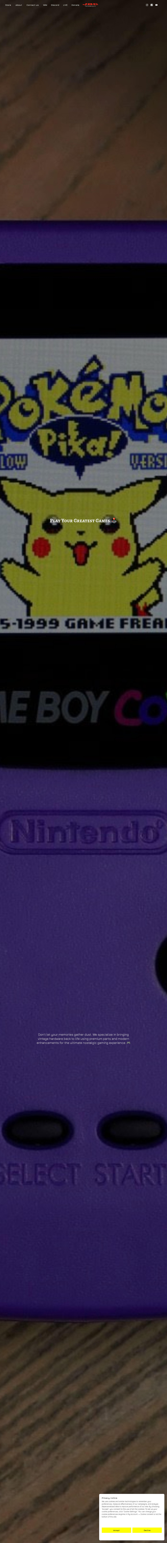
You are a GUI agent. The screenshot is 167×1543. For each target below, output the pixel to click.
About (19, 5)
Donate (75, 5)
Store (8, 5)
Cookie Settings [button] (132, 1537)
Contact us (32, 5)
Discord (55, 5)
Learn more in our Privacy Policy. (116, 1521)
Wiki (45, 5)
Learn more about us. (111, 1524)
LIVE (65, 5)
